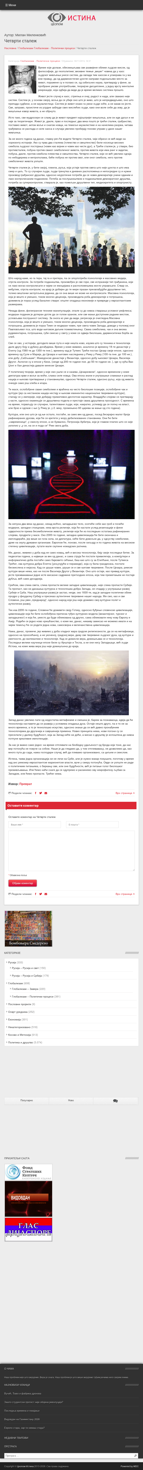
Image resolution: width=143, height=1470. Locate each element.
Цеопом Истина (25, 1466)
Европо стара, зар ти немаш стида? (24, 1428)
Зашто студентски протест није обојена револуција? (33, 1402)
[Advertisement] (27, 1073)
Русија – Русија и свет (25, 968)
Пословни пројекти (19, 1004)
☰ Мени (10, 5)
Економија (14, 1019)
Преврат (25, 784)
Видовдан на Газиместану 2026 (22, 1419)
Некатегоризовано (19, 1027)
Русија (12, 962)
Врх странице (124, 793)
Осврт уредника (18, 1012)
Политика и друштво (20, 1042)
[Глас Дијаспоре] (28, 1219)
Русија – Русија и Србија (27, 975)
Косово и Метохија (19, 1034)
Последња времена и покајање (21, 1410)
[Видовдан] (28, 1182)
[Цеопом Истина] (71, 13)
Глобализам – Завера (25, 989)
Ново (71, 1100)
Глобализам (25, 48)
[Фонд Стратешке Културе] (28, 1165)
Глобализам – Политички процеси (32, 996)
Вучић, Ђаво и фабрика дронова (22, 1393)
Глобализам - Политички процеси (54, 48)
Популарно (26, 1100)
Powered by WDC (130, 1466)
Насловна (10, 48)
